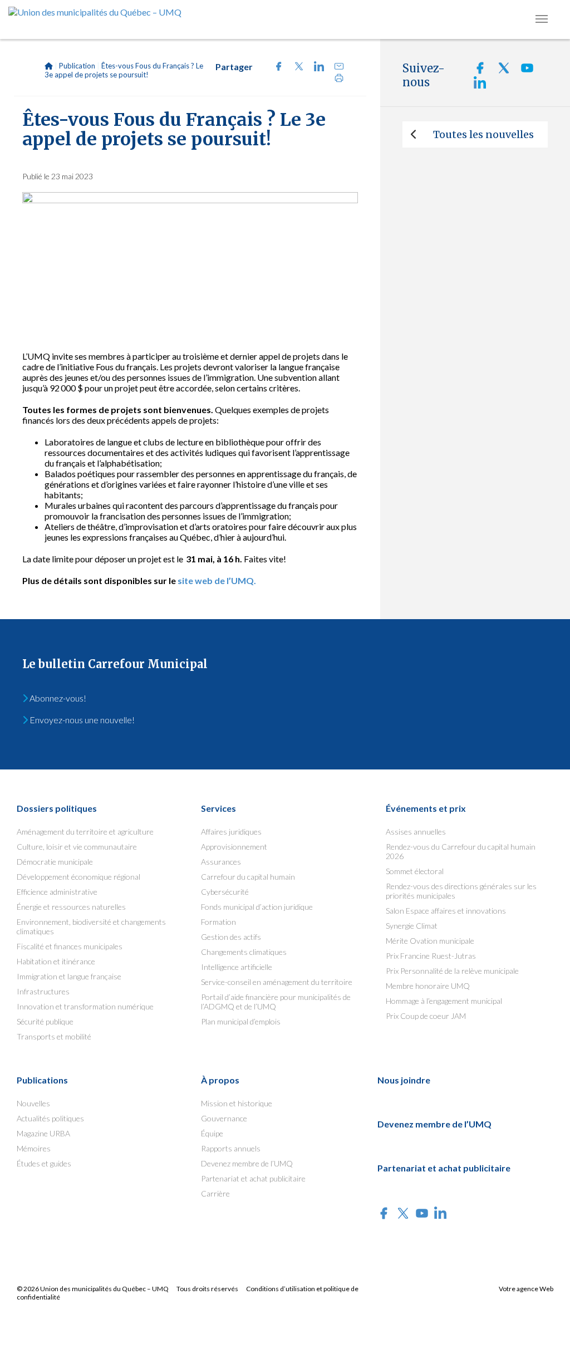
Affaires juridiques (231, 831)
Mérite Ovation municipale (430, 940)
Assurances (221, 861)
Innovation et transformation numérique (85, 1006)
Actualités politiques (50, 1118)
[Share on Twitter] (296, 67)
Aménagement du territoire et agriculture (85, 831)
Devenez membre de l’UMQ (247, 1163)
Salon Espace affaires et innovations (446, 910)
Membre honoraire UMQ (428, 986)
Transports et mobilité (54, 1036)
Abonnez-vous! (57, 698)
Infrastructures (43, 991)
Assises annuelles (416, 831)
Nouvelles (33, 1103)
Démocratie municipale (55, 861)
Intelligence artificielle (236, 967)
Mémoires (34, 1148)
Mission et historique (236, 1103)
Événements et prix (426, 808)
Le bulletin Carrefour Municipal (115, 664)
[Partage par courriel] (335, 67)
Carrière (215, 1193)
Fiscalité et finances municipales (69, 946)
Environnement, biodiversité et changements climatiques (91, 926)
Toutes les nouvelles (483, 134)
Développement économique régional (78, 876)
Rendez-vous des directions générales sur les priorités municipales (461, 890)
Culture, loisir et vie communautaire (77, 846)
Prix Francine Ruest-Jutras (431, 955)
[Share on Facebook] (276, 67)
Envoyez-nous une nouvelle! (81, 719)
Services (218, 808)
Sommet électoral (415, 871)
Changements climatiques (244, 952)
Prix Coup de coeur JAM (426, 1016)
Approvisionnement (234, 846)
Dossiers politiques (57, 808)
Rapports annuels (231, 1148)
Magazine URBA (43, 1133)
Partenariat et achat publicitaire (253, 1178)
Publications (42, 1080)
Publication (77, 65)
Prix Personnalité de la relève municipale (452, 970)
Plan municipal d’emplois (241, 1021)
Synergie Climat (412, 925)
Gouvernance (224, 1118)
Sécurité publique (45, 1021)
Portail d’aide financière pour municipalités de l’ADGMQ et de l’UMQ (276, 1001)
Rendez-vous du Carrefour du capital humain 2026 (460, 851)
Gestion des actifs (231, 937)
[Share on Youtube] (523, 71)
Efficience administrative (57, 891)
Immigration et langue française (69, 976)
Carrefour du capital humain (248, 876)
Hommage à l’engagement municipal (444, 1001)
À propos (220, 1080)
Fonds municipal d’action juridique (257, 906)
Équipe (212, 1133)
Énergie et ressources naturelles (71, 906)
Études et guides (44, 1163)
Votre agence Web (526, 1288)
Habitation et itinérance (56, 961)
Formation (218, 921)
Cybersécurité (225, 891)
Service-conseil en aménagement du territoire (276, 982)
